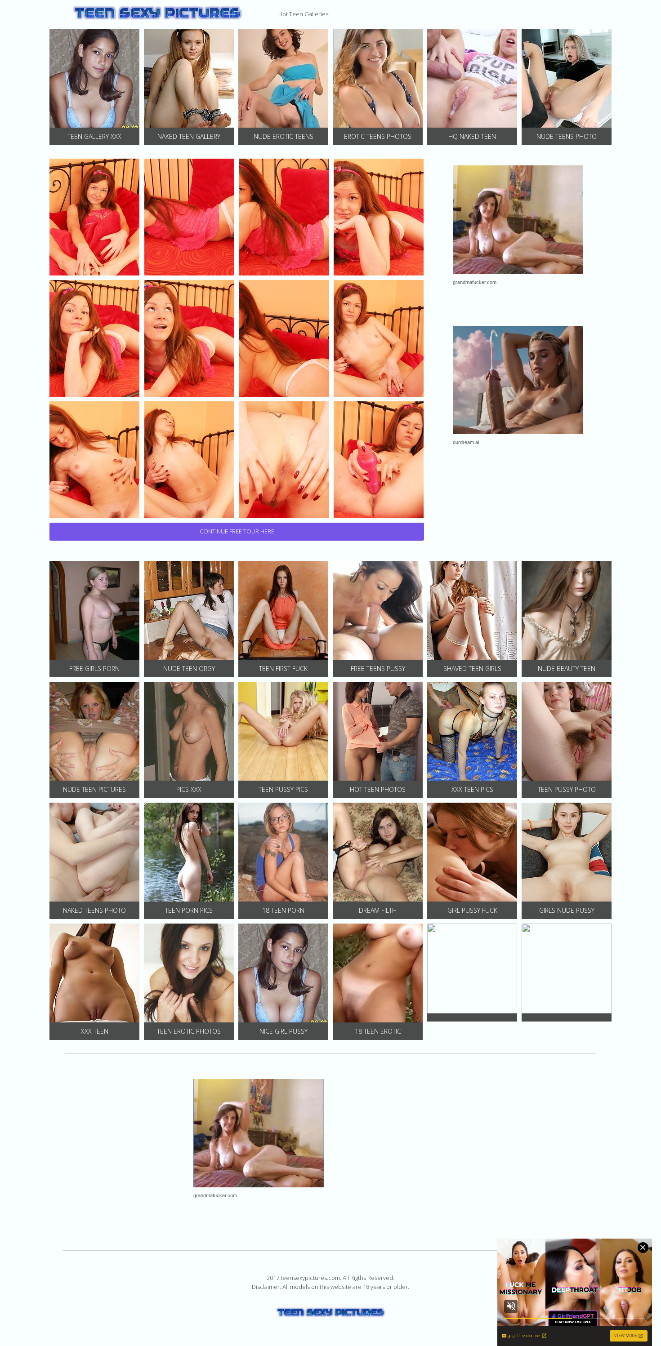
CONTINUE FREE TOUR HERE (237, 531)
